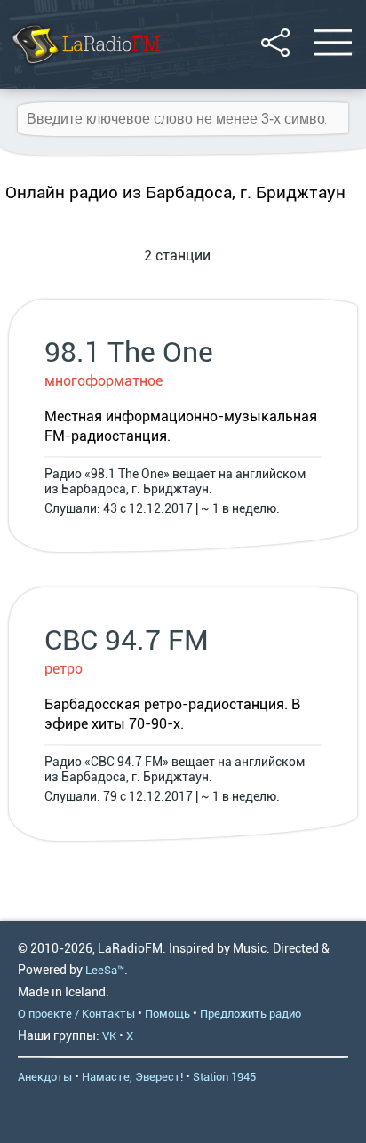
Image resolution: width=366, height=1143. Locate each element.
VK (109, 1036)
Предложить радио (250, 1013)
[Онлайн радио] (85, 66)
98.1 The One (128, 352)
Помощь (167, 1013)
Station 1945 (224, 1076)
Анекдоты (45, 1076)
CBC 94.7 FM (126, 640)
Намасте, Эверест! (132, 1076)
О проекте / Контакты (76, 1013)
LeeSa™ (104, 970)
